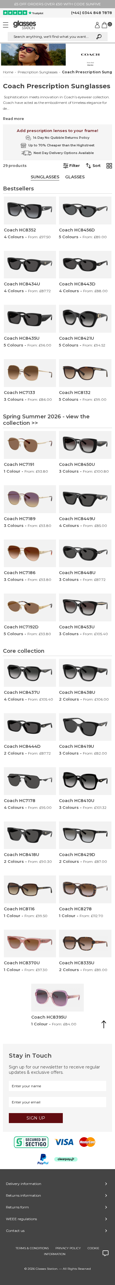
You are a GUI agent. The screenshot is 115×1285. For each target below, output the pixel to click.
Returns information (23, 1195)
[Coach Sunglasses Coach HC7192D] (30, 607)
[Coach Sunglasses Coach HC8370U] (30, 944)
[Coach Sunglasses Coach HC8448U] (85, 553)
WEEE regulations (21, 1219)
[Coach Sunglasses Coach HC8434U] (30, 265)
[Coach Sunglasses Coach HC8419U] (85, 727)
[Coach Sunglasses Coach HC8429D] (85, 835)
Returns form (17, 1207)
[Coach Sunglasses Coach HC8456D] (85, 210)
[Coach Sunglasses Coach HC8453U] (85, 607)
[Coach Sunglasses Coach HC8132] (85, 373)
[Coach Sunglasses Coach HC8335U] (85, 944)
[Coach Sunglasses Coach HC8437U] (30, 673)
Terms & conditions (32, 1248)
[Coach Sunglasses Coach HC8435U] (30, 319)
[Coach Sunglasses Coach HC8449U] (85, 499)
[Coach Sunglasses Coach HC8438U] (85, 673)
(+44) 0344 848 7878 (91, 13)
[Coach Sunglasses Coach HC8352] (30, 210)
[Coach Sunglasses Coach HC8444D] (30, 727)
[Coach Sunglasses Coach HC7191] (30, 445)
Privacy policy (68, 1248)
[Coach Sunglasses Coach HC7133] (30, 373)
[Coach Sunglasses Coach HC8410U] (85, 781)
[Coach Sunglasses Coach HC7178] (30, 781)
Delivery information (23, 1183)
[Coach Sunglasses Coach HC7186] (30, 553)
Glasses (75, 177)
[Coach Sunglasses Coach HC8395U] (57, 998)
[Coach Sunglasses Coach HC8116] (30, 889)
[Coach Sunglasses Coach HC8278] (85, 889)
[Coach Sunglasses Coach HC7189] (30, 499)
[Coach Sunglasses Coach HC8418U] (30, 835)
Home (8, 72)
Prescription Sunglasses (38, 72)
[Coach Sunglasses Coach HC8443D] (85, 265)
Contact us (15, 1230)
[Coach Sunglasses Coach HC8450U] (85, 445)
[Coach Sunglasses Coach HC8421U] (85, 319)
